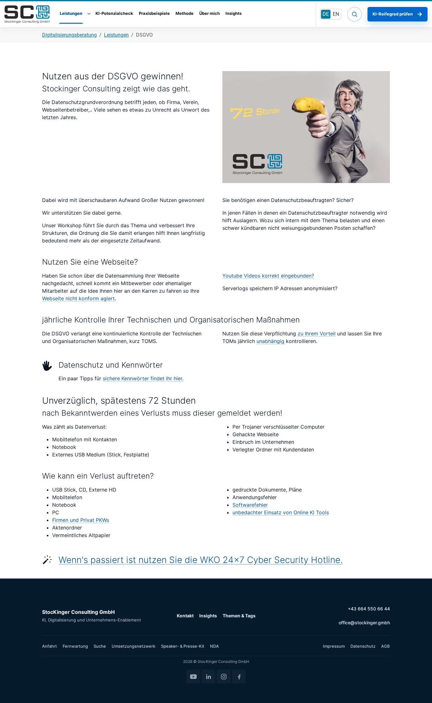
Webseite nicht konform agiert (78, 298)
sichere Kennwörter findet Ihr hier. (143, 378)
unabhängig (271, 341)
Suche (100, 646)
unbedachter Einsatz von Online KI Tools (280, 512)
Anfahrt (49, 646)
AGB (385, 646)
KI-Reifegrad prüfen (398, 14)
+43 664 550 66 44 (369, 608)
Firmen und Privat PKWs (80, 520)
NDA (214, 646)
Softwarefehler (250, 505)
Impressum (334, 646)
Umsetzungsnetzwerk (133, 646)
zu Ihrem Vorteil (317, 333)
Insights (208, 615)
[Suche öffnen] (354, 14)
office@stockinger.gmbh (364, 622)
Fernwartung (75, 646)
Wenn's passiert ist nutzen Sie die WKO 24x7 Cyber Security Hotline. (201, 559)
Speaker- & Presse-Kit (182, 646)
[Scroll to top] (418, 689)
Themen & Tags (239, 615)
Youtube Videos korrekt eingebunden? (268, 275)
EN (336, 14)
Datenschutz (362, 646)
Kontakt (185, 615)
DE (326, 14)
